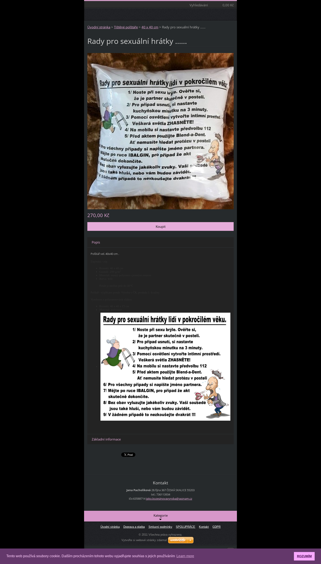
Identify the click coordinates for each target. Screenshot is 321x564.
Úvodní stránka (98, 27)
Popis (96, 242)
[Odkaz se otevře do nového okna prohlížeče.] (160, 131)
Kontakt (204, 526)
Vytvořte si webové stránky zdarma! (144, 540)
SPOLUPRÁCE (185, 526)
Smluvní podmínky (160, 526)
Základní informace (106, 439)
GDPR (216, 526)
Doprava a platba (134, 526)
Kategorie (161, 515)
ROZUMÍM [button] (304, 556)
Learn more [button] (185, 556)
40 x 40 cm (150, 27)
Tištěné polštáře (126, 27)
